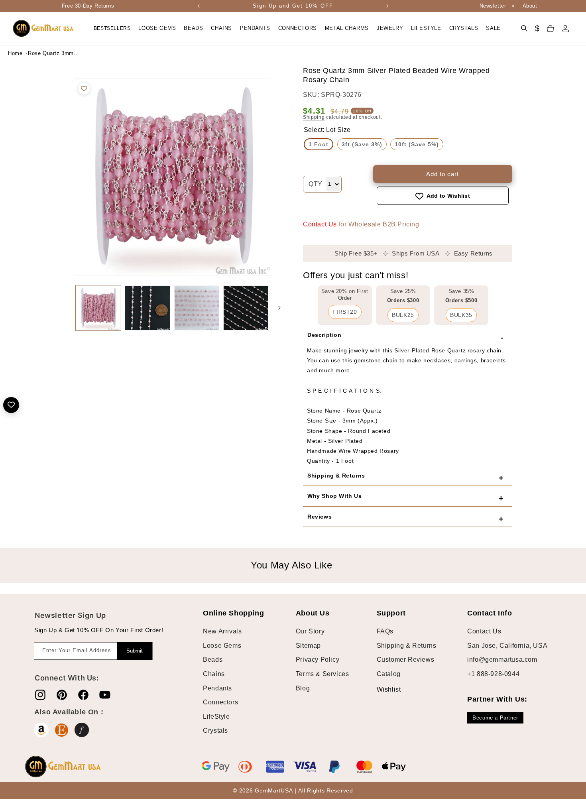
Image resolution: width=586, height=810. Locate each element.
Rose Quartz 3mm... (48, 53)
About (530, 6)
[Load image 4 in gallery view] (245, 307)
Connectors (220, 702)
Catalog (389, 673)
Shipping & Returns (407, 645)
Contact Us (320, 224)
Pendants (217, 688)
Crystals (215, 730)
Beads (212, 660)
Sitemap (308, 645)
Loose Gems (222, 645)
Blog (303, 688)
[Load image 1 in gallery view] (98, 307)
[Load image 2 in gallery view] (147, 307)
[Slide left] (66, 308)
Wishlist (383, 689)
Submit (134, 651)
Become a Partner (495, 718)
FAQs (385, 631)
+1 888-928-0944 (493, 673)
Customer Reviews (406, 660)
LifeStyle (216, 716)
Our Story (310, 631)
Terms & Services (322, 673)
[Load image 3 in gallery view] (196, 307)
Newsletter (493, 6)
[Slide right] (279, 308)
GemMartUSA (274, 790)
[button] (157, 28)
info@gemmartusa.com (502, 660)
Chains (214, 673)
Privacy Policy (317, 660)
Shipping (314, 117)
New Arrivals (222, 631)
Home (15, 53)
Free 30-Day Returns (88, 6)
